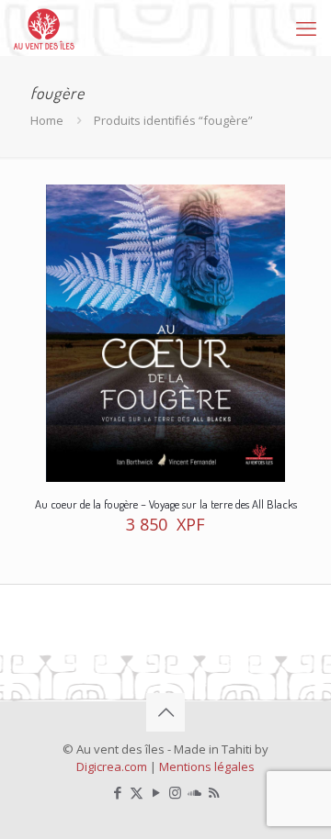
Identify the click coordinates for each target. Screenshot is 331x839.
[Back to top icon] (165, 712)
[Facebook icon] (117, 792)
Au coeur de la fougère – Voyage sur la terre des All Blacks (166, 504)
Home (46, 120)
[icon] (194, 792)
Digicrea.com (111, 766)
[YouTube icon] (156, 792)
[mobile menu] (306, 27)
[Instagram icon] (175, 792)
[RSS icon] (214, 792)
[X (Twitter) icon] (136, 792)
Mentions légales (207, 766)
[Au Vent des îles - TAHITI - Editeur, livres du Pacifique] (44, 27)
